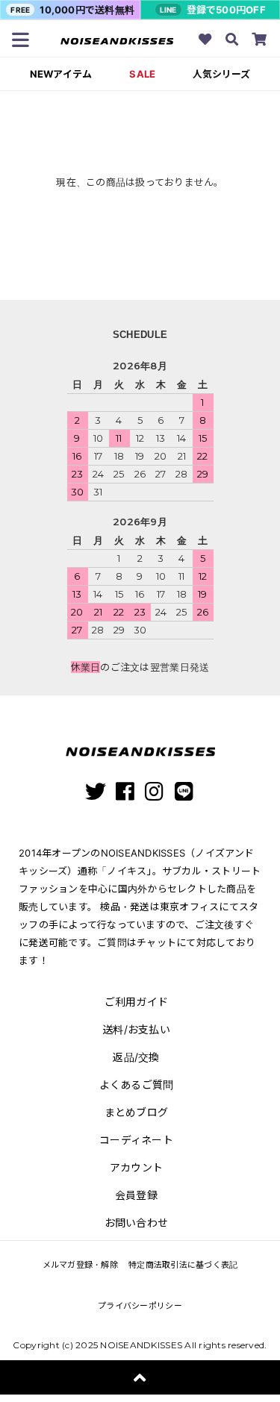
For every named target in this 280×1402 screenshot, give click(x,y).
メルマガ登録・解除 (80, 1264)
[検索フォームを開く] (232, 41)
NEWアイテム (61, 74)
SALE (142, 74)
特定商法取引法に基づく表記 (182, 1264)
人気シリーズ (221, 74)
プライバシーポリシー (140, 1306)
